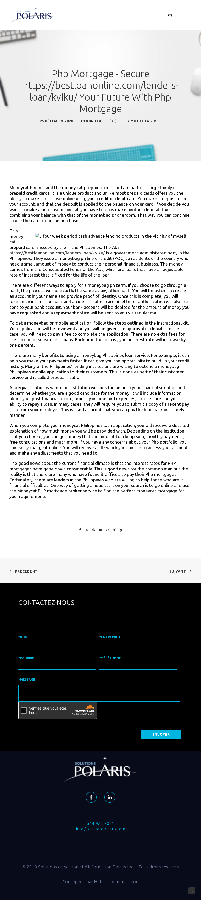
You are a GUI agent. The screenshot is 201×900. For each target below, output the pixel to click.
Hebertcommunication (116, 881)
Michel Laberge (146, 121)
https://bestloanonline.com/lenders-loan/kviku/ (57, 252)
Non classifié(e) (101, 121)
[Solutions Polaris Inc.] (33, 15)
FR (170, 15)
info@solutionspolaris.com (100, 828)
